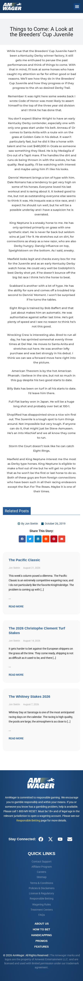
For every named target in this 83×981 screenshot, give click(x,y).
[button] (77, 6)
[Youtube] (60, 839)
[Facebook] (41, 839)
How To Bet (41, 929)
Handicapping (41, 935)
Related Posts (17, 511)
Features (41, 946)
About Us (42, 923)
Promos (41, 940)
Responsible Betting (28, 820)
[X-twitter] (50, 839)
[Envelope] (70, 839)
